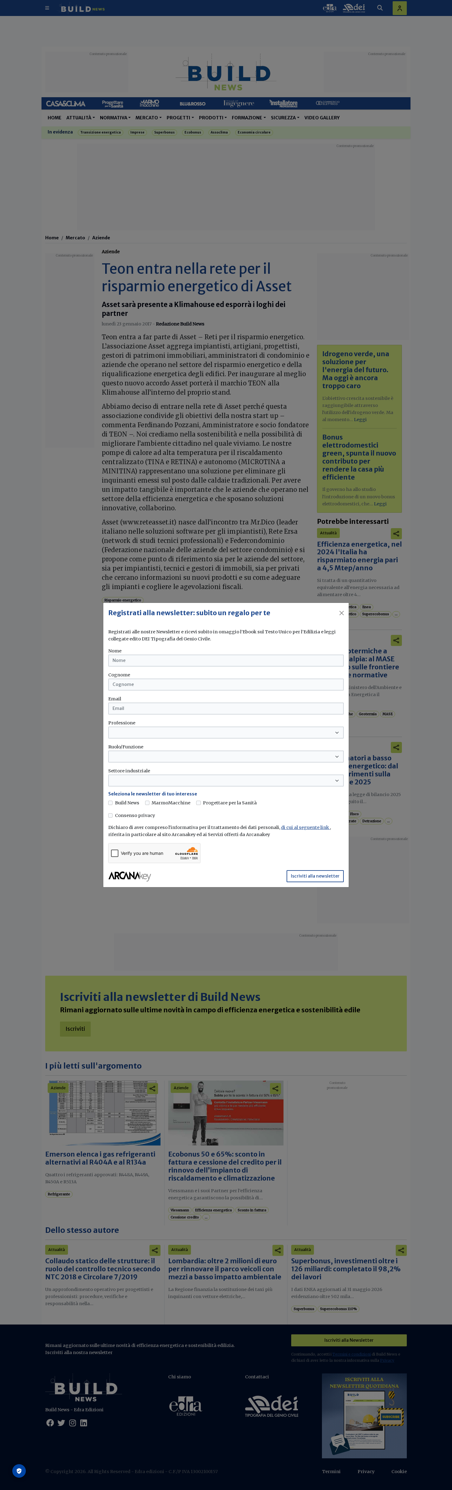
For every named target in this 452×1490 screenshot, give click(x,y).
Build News (127, 803)
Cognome (119, 675)
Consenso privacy (135, 815)
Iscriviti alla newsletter (315, 876)
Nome (114, 651)
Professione (121, 723)
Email (114, 699)
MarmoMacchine (171, 803)
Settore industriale (129, 771)
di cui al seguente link (305, 827)
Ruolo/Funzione (125, 747)
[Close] (341, 613)
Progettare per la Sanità (230, 803)
